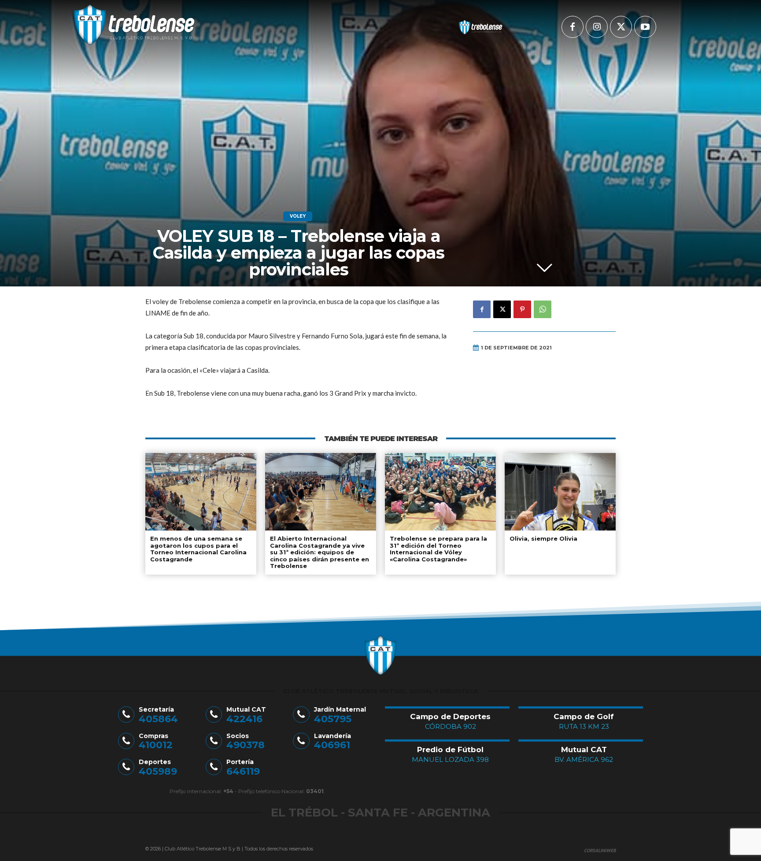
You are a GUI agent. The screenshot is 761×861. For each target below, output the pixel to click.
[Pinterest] (522, 309)
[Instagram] (597, 27)
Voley (298, 216)
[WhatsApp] (542, 309)
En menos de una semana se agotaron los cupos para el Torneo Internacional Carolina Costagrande (198, 549)
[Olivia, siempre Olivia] (560, 492)
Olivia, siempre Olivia (543, 538)
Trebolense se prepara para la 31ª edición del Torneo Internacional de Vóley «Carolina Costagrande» (438, 549)
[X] (621, 27)
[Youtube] (645, 27)
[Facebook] (573, 27)
